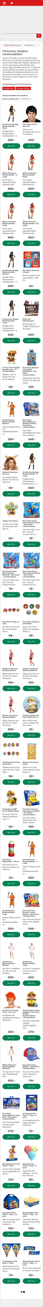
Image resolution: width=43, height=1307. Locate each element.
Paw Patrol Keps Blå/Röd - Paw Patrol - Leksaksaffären (31, 1066)
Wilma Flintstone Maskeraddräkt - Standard (9, 1066)
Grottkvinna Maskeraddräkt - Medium (9, 963)
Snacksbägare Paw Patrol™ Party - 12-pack (30, 1214)
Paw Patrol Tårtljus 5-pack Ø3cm (31, 622)
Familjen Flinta (8, 88)
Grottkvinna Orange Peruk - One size (10, 1011)
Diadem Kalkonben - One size (10, 473)
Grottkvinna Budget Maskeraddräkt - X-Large (31, 474)
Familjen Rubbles (23, 88)
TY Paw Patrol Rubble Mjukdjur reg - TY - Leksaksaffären (11, 369)
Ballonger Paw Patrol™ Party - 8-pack (30, 1166)
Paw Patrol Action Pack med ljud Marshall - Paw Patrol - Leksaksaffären (10, 574)
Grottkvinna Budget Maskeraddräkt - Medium (10, 272)
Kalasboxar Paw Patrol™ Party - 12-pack (10, 1214)
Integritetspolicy (7, 1305)
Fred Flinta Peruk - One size (30, 125)
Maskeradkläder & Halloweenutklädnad (21, 19)
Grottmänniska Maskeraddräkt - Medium (9, 422)
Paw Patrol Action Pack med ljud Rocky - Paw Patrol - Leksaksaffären (31, 574)
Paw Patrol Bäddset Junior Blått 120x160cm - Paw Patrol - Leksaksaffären (31, 371)
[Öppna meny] (4, 3)
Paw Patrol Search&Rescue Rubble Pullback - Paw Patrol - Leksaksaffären (30, 423)
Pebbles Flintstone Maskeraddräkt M (30, 669)
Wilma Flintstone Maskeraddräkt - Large (9, 223)
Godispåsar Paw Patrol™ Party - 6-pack (30, 1115)
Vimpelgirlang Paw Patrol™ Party (9, 1262)
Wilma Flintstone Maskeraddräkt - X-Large (10, 175)
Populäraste (25, 99)
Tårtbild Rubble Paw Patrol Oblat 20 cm (31, 716)
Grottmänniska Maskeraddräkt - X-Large (30, 861)
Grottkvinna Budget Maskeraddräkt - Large (10, 321)
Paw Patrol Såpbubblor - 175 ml (10, 860)
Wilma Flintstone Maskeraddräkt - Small (29, 175)
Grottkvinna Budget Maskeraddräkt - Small (10, 126)
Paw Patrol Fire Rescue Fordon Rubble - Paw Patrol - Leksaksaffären (31, 913)
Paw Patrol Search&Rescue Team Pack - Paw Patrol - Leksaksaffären (11, 1116)
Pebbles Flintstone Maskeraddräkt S (10, 669)
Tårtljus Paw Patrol (10, 521)
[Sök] (38, 36)
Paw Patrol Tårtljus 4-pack (11, 622)
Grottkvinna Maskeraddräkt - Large (29, 963)
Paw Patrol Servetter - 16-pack (31, 271)
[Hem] (12, 3)
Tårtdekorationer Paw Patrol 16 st (11, 763)
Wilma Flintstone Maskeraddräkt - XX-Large (31, 223)
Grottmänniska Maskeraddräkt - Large (9, 912)
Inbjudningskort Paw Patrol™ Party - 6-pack (31, 1263)
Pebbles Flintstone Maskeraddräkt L (10, 716)
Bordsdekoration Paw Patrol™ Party (11, 1165)
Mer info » (11, 146)
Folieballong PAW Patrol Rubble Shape (10, 810)
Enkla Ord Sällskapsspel (28, 320)
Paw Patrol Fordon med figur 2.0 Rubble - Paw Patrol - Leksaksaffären (31, 811)
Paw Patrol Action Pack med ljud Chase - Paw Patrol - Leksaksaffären (31, 523)
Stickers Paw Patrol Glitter (30, 763)
